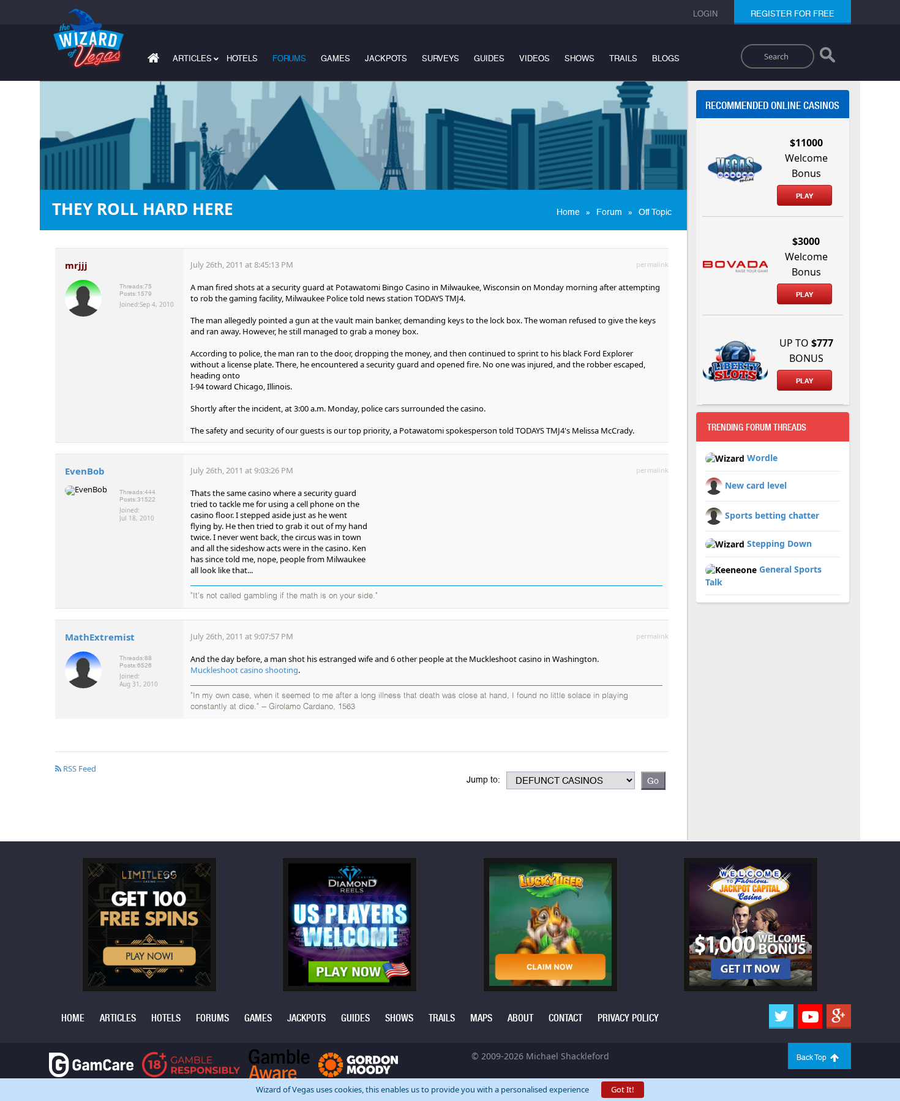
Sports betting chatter (772, 515)
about (520, 1018)
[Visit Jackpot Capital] (750, 924)
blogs (666, 58)
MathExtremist (100, 637)
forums (289, 58)
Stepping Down (779, 543)
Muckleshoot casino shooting (244, 669)
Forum (609, 212)
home (72, 1018)
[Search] (827, 58)
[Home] (152, 60)
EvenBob (85, 471)
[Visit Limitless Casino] (149, 924)
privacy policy (628, 1018)
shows (579, 58)
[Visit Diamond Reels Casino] (349, 924)
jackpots (386, 58)
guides (489, 58)
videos (534, 58)
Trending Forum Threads (756, 427)
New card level (756, 485)
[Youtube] (810, 1016)
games (335, 58)
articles (118, 1018)
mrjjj (76, 265)
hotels (242, 58)
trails (623, 58)
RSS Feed (78, 768)
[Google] (839, 1016)
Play (804, 196)
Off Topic (655, 212)
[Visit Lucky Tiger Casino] (550, 924)
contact (565, 1018)
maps (481, 1018)
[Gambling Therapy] (358, 1064)
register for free (792, 13)
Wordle (762, 458)
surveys (440, 58)
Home (568, 212)
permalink (652, 264)
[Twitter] (781, 1016)
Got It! (622, 1089)
